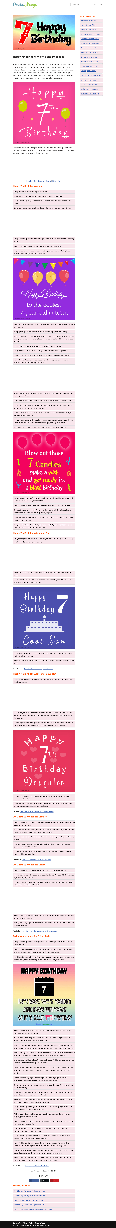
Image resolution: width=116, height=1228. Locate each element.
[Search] (95, 4)
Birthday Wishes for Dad (89, 62)
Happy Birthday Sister (88, 29)
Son (35, 181)
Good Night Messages (88, 71)
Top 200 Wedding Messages (91, 75)
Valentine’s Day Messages (90, 94)
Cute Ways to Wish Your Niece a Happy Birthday (37, 812)
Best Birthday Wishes (88, 20)
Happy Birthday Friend (88, 25)
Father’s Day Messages (89, 84)
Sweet (60, 181)
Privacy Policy (28, 1223)
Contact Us (17, 1223)
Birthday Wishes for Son (89, 48)
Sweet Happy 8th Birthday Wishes (37, 1166)
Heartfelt (29, 181)
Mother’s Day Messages (89, 89)
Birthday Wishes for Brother (90, 34)
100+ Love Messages (88, 80)
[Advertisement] (44, 168)
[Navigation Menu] (101, 4)
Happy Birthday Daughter (89, 52)
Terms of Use (40, 1223)
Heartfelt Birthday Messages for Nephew (38, 669)
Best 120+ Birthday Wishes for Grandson (36, 860)
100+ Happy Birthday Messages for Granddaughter (40, 931)
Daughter (41, 181)
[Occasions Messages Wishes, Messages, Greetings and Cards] (25, 4)
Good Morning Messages (89, 66)
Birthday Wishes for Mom (89, 57)
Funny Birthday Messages (90, 43)
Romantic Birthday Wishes (90, 39)
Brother (48, 181)
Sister (54, 181)
